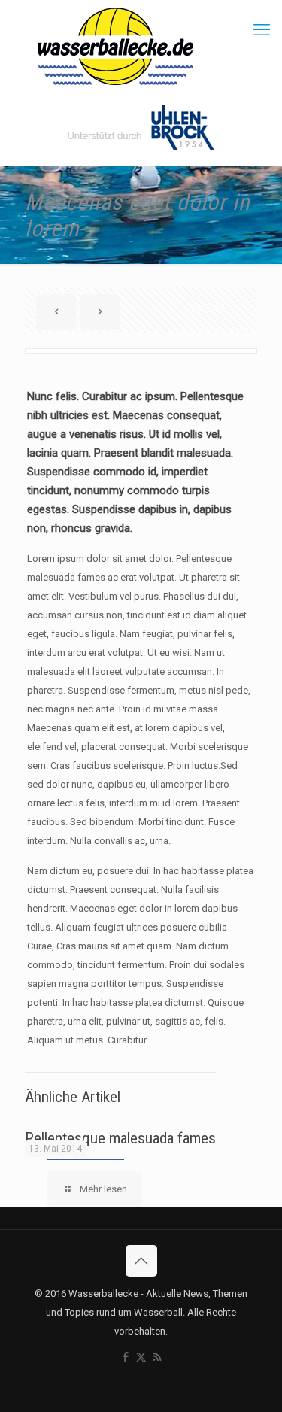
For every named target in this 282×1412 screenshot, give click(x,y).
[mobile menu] (261, 30)
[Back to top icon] (141, 1261)
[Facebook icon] (125, 1357)
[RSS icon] (156, 1357)
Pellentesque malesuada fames (120, 1138)
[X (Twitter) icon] (141, 1357)
